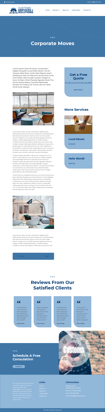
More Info (72, 144)
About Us (66, 10)
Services (55, 10)
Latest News (76, 10)
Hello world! (76, 158)
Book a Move (78, 89)
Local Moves (76, 139)
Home (48, 10)
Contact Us (87, 10)
